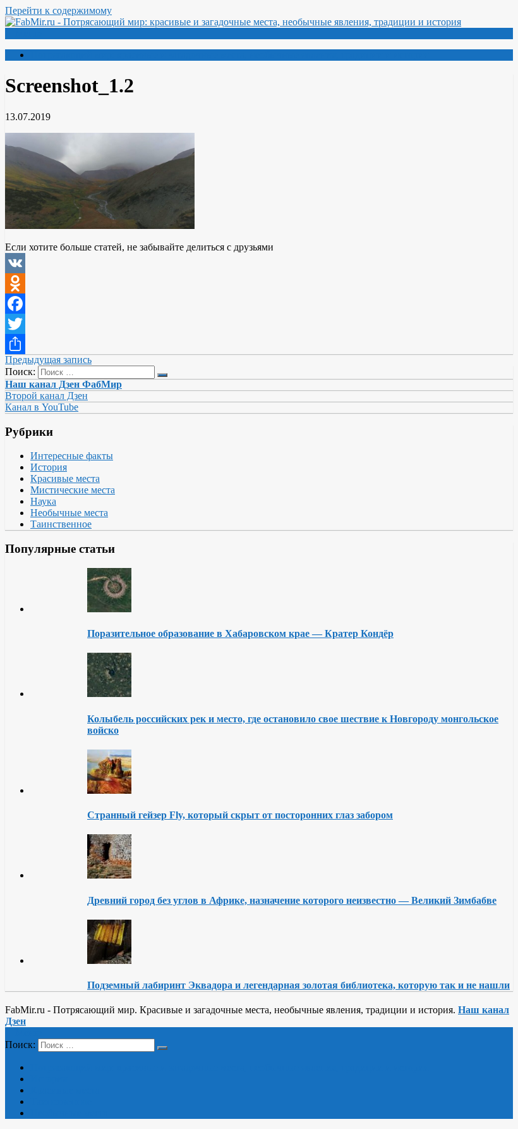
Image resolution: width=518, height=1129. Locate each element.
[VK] (259, 263)
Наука (43, 501)
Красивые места (65, 478)
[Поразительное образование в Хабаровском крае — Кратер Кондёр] (109, 608)
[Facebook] (259, 303)
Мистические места (72, 489)
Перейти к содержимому (58, 10)
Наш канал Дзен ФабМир (63, 384)
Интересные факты (71, 455)
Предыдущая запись (48, 359)
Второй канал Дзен (46, 395)
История (48, 467)
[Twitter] (259, 324)
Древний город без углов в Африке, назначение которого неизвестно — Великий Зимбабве (292, 900)
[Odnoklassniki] (259, 283)
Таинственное (61, 524)
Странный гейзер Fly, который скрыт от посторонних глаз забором (240, 815)
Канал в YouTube (41, 407)
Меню (28, 33)
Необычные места (69, 512)
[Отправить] (259, 344)
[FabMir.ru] (233, 21)
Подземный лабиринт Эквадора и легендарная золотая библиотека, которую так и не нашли (298, 985)
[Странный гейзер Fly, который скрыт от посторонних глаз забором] (109, 790)
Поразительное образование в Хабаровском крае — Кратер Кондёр (240, 633)
